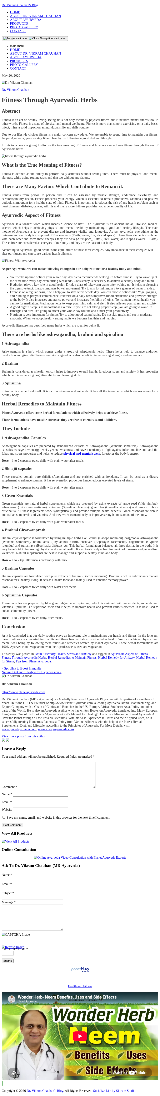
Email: (7, 884)
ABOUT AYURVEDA (25, 19)
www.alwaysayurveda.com (56, 729)
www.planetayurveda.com (19, 729)
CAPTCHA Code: (15, 949)
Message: (9, 902)
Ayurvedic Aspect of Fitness (129, 654)
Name (7, 794)
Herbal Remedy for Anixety (116, 657)
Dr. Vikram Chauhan (15, 89)
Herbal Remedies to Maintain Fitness (72, 657)
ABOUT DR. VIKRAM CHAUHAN (35, 16)
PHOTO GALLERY (24, 27)
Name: (7, 875)
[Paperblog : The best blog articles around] (80, 972)
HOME (15, 12)
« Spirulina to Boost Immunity (21, 668)
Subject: (8, 893)
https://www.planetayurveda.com (23, 692)
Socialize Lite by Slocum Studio (114, 1090)
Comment (9, 787)
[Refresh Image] (13, 947)
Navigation (59, 38)
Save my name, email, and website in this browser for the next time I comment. (58, 817)
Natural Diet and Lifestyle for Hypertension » (31, 672)
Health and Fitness (80, 986)
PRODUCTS (19, 23)
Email (7, 802)
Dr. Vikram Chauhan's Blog (20, 5)
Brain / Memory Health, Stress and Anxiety (63, 654)
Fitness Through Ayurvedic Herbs (24, 657)
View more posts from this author (23, 736)
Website (7, 809)
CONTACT (18, 31)
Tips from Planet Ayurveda (33, 661)
